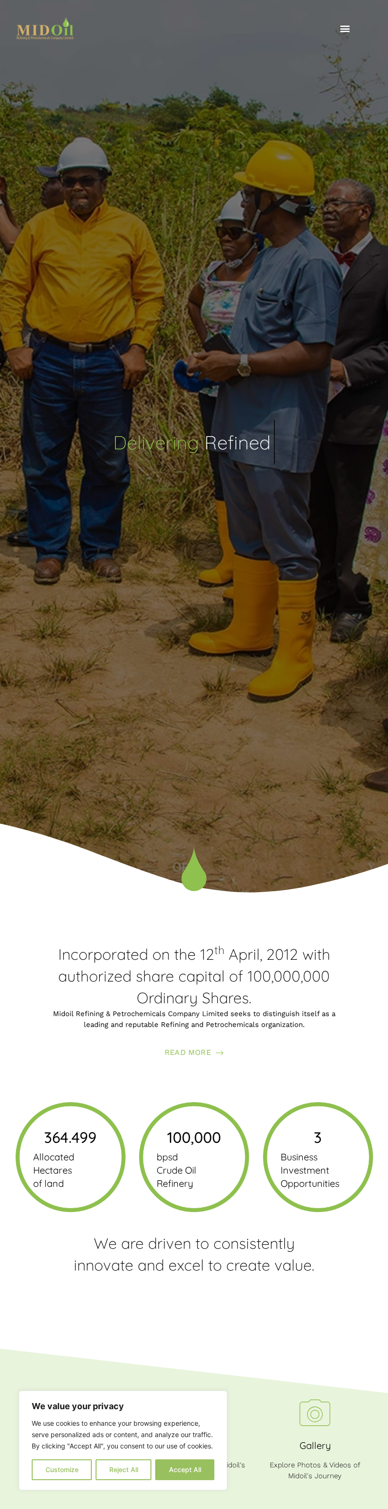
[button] (345, 28)
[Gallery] (315, 1412)
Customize (62, 1469)
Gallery (315, 1445)
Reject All (123, 1469)
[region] (123, 1440)
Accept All (185, 1469)
